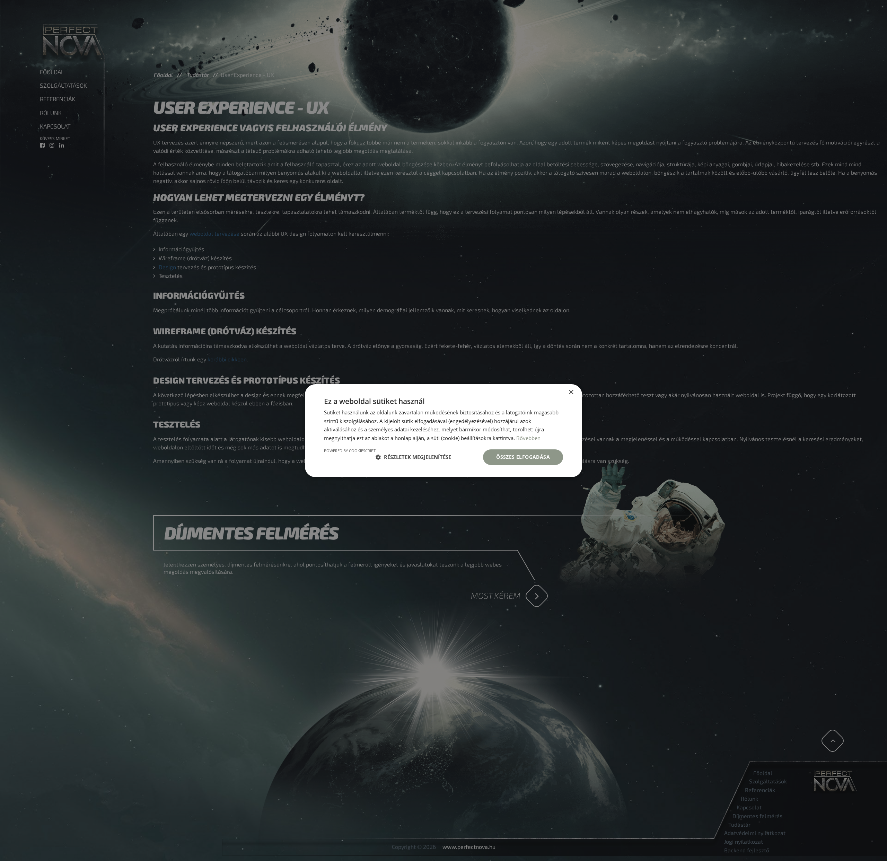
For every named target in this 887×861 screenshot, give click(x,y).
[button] (413, 457)
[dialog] (443, 430)
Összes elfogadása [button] (523, 457)
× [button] (570, 392)
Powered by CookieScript (350, 450)
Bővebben (528, 437)
